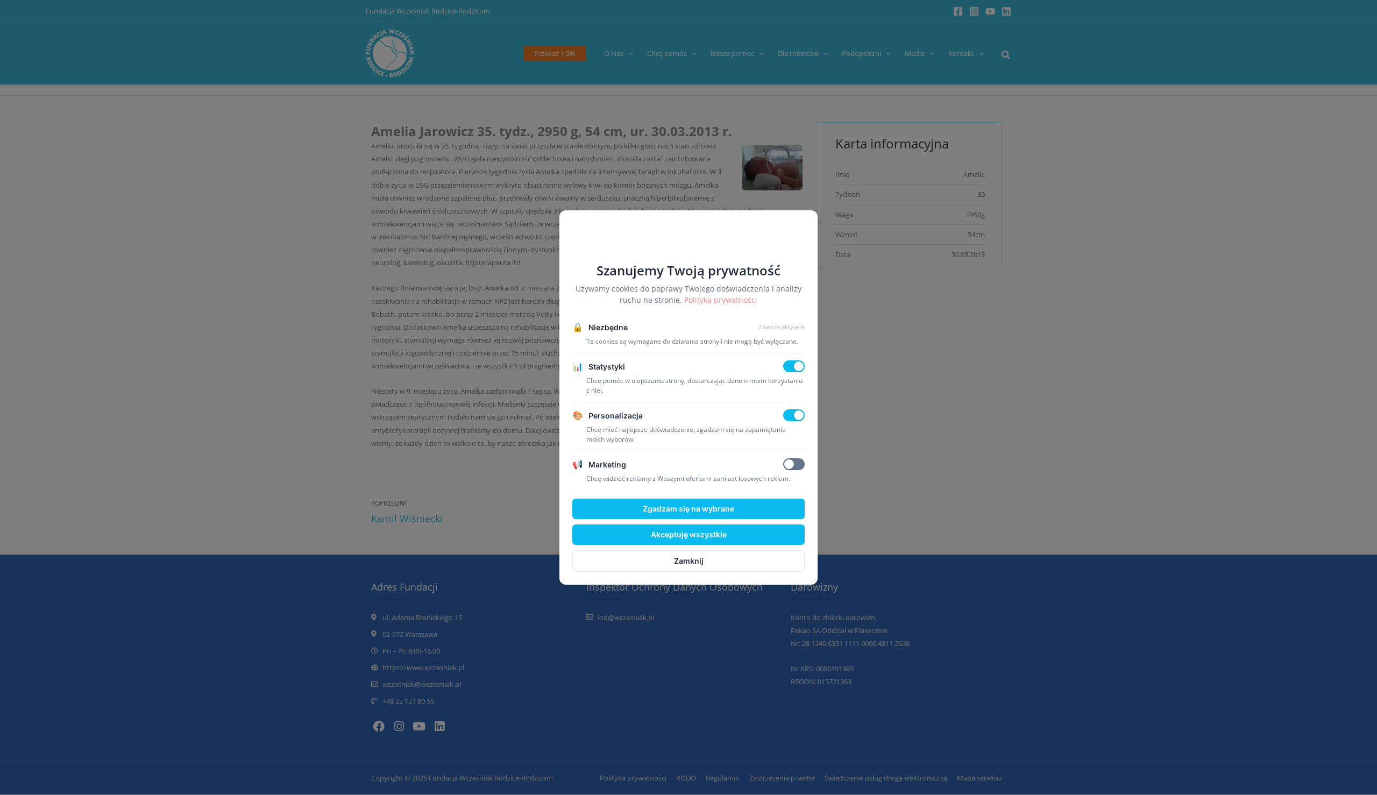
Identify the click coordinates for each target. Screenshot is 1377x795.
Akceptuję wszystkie (689, 534)
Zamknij (689, 560)
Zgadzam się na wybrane (688, 508)
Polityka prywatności (720, 300)
